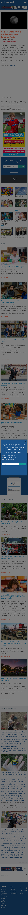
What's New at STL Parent (9, 457)
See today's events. (14, 471)
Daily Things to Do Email (9, 455)
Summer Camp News (8, 459)
